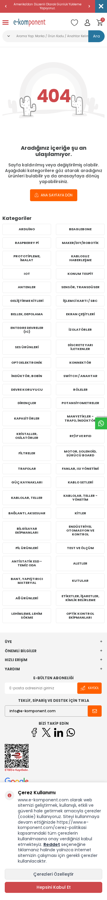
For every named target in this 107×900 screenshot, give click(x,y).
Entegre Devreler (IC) (26, 329)
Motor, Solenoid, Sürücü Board (80, 453)
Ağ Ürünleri (26, 598)
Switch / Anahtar (80, 375)
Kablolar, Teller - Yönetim (80, 497)
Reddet (51, 844)
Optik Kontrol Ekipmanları (80, 615)
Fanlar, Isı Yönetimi (80, 468)
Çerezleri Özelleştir (53, 874)
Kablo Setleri (80, 482)
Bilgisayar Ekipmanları (26, 530)
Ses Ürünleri (27, 347)
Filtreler (26, 453)
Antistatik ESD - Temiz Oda (27, 563)
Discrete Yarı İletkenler (80, 347)
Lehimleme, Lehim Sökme (26, 615)
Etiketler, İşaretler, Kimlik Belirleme (80, 598)
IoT (27, 273)
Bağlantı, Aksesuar (26, 513)
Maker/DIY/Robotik (80, 242)
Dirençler (27, 403)
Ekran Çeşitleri (80, 314)
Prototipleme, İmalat (26, 258)
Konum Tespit (80, 273)
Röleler (80, 389)
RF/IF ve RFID (80, 436)
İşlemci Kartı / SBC (80, 300)
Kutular (80, 580)
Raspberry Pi (27, 242)
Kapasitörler (27, 418)
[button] (6, 6)
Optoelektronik (26, 362)
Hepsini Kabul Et (54, 887)
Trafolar (27, 468)
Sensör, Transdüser (80, 287)
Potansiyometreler (80, 403)
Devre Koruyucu (27, 389)
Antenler (27, 287)
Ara (96, 36)
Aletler (80, 563)
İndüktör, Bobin (26, 375)
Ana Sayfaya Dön (56, 195)
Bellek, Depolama (27, 314)
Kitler (80, 513)
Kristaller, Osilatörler (26, 435)
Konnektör (80, 362)
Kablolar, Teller (27, 497)
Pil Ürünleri (26, 548)
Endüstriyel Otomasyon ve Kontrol (80, 530)
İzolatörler (80, 329)
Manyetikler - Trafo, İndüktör (80, 418)
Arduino (27, 229)
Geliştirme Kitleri (26, 300)
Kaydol (93, 688)
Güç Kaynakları (27, 482)
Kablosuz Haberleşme (80, 258)
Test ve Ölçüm (80, 548)
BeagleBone (80, 229)
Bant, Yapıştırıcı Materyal (27, 580)
